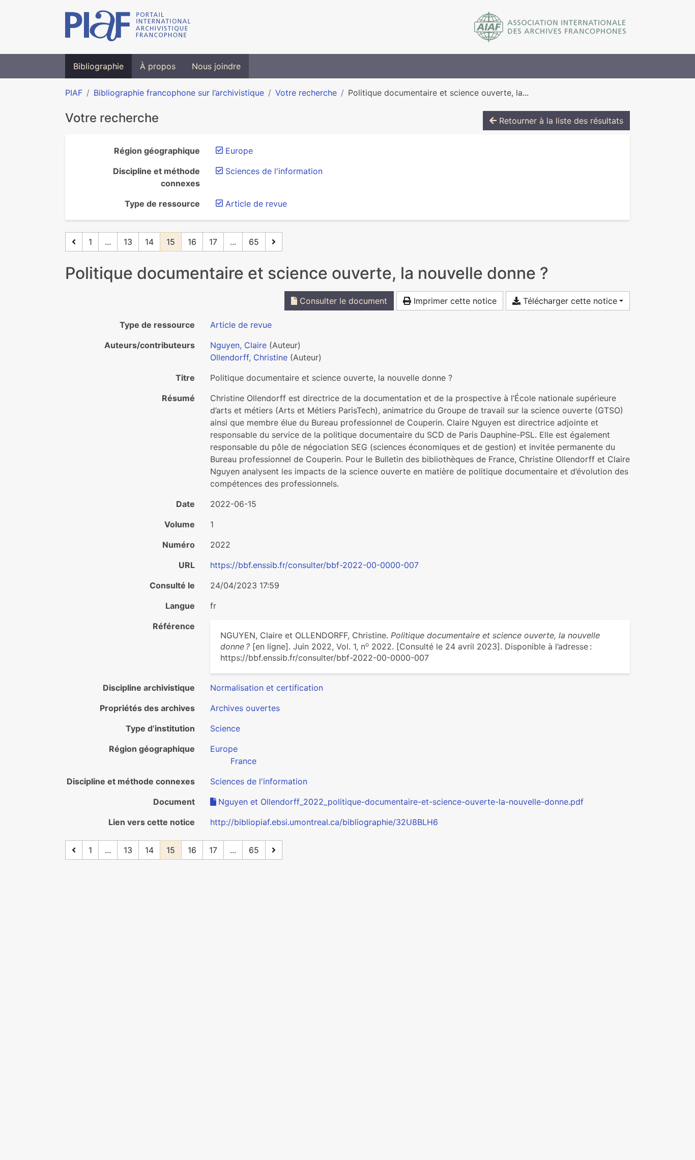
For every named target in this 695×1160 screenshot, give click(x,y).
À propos (158, 66)
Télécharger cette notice (568, 301)
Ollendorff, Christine (248, 357)
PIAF (73, 93)
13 (128, 242)
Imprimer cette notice (454, 301)
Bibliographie (98, 66)
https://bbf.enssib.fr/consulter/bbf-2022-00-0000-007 (314, 565)
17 (213, 242)
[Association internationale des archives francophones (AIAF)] (550, 27)
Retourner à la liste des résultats (560, 121)
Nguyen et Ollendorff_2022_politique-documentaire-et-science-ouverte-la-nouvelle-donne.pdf (401, 802)
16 (192, 242)
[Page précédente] (73, 241)
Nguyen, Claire (238, 345)
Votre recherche (306, 93)
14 (149, 242)
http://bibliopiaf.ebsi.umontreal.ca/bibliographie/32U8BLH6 (324, 822)
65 (254, 242)
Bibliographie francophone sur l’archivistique (179, 93)
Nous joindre (216, 66)
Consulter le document (342, 301)
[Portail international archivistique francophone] (128, 27)
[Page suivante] (273, 241)
